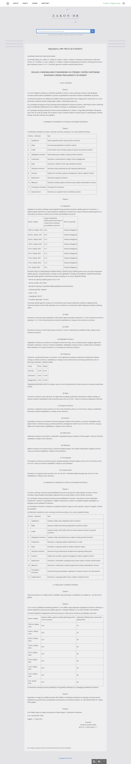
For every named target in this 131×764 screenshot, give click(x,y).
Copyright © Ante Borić (65, 758)
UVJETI (25, 3)
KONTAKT (45, 3)
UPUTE (16, 3)
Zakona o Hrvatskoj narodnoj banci (81, 60)
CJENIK (34, 3)
